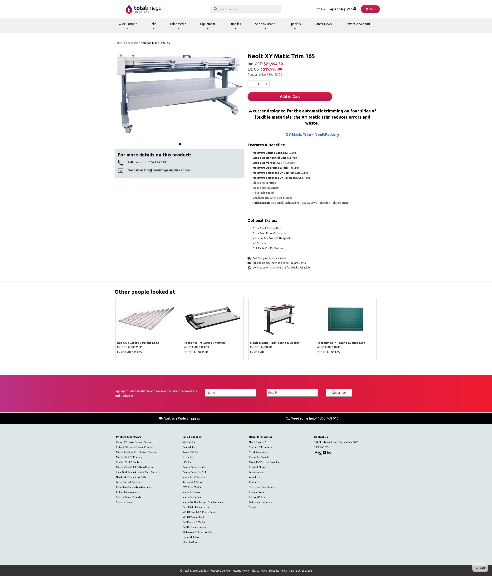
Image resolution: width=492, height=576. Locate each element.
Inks (157, 27)
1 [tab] (180, 144)
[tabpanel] (179, 94)
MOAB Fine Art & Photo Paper (199, 512)
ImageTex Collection (194, 477)
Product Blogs (257, 467)
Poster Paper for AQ (194, 467)
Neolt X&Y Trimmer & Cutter (132, 477)
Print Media (179, 27)
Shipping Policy (278, 570)
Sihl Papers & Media (194, 522)
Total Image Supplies (195, 570)
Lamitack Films (191, 537)
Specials (297, 27)
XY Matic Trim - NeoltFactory (312, 134)
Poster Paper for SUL (194, 472)
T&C (291, 570)
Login (332, 9)
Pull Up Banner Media (194, 527)
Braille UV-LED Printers (129, 462)
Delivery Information (260, 502)
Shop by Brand (265, 27)
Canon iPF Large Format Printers (134, 442)
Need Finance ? (257, 442)
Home (118, 42)
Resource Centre (220, 570)
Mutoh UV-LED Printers (129, 457)
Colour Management (127, 492)
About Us (254, 477)
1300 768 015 (321, 447)
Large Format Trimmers (129, 482)
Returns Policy (257, 497)
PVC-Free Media (192, 487)
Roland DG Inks (191, 452)
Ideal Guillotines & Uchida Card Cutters (137, 472)
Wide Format (128, 27)
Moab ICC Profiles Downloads (265, 462)
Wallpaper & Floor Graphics (198, 532)
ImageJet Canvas (192, 492)
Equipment (209, 27)
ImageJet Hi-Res (192, 497)
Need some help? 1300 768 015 (314, 418)
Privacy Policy (256, 492)
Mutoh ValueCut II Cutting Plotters (135, 467)
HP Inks (187, 462)
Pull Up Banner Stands (128, 497)
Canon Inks (189, 447)
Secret (252, 507)
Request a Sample (259, 457)
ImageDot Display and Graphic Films (203, 502)
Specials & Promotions (261, 447)
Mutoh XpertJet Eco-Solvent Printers (136, 452)
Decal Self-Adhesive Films (197, 507)
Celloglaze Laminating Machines (134, 487)
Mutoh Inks (189, 442)
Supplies (237, 27)
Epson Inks (188, 457)
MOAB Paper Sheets (194, 517)
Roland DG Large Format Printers (134, 447)
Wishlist (321, 9)
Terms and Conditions (261, 487)
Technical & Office (193, 482)
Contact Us (255, 482)
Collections (131, 42)
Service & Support (358, 24)
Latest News (323, 24)
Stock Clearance (258, 452)
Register (346, 9)
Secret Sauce (304, 570)
